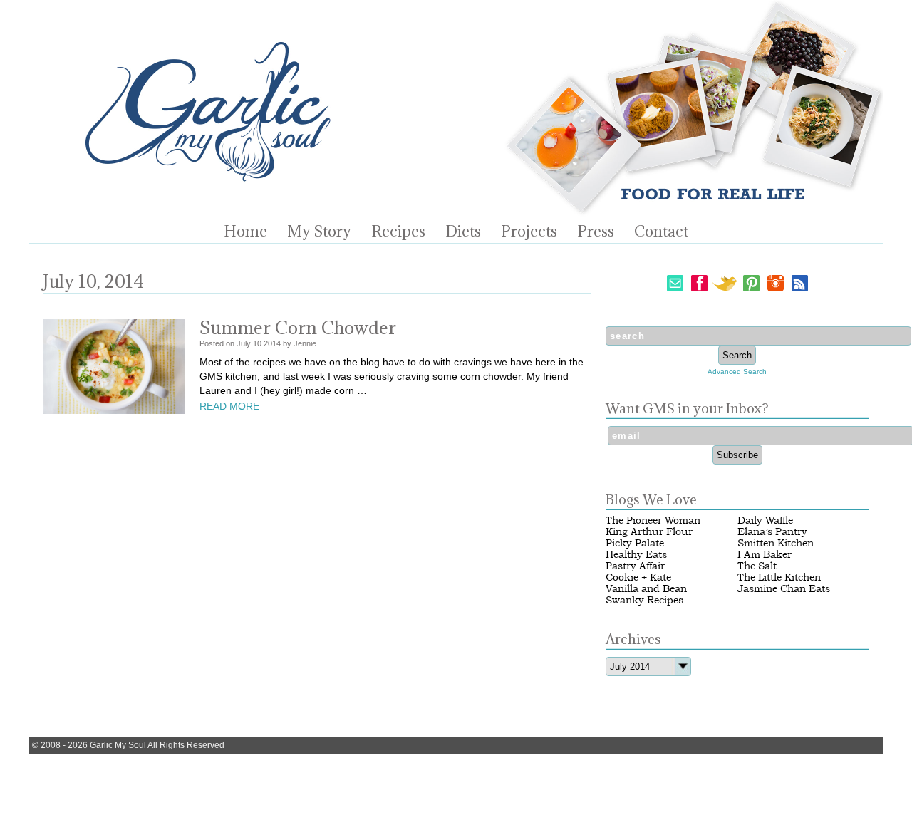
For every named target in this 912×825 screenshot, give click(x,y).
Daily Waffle (765, 520)
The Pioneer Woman (653, 520)
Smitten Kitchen (775, 543)
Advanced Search (737, 371)
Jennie (305, 343)
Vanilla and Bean (646, 589)
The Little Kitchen (779, 577)
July (244, 343)
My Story (319, 231)
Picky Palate (635, 543)
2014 (272, 343)
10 (257, 343)
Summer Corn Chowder (298, 327)
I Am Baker (764, 555)
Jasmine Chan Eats (783, 589)
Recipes (398, 231)
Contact (661, 231)
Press (595, 231)
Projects (529, 231)
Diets (463, 231)
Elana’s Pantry (772, 532)
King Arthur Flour (649, 532)
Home (245, 231)
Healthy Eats (636, 555)
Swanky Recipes (644, 600)
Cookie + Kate (638, 577)
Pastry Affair (635, 566)
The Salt (757, 566)
